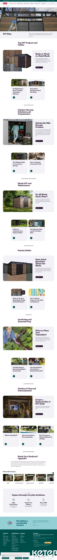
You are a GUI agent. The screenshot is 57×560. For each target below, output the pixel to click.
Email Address (35, 540)
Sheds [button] (15, 3)
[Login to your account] (51, 3)
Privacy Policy (48, 544)
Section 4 (45, 545)
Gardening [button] (31, 3)
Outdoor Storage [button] (19, 3)
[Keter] (5, 3)
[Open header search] (49, 3)
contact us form (18, 466)
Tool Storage (43, 3)
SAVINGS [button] (11, 3)
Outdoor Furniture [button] (37, 3)
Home (4, 6)
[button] (42, 545)
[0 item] (53, 3)
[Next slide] (53, 473)
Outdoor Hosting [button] (26, 3)
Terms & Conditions (36, 546)
